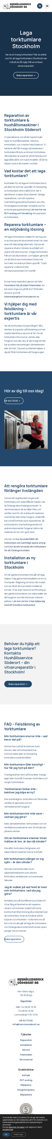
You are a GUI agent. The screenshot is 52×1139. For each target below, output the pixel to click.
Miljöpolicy (26, 1084)
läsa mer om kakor (17, 1127)
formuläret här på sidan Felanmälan (22, 285)
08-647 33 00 (26, 1020)
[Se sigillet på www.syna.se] (26, 1111)
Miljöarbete (26, 1094)
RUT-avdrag (26, 1080)
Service (26, 1049)
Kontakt (26, 1075)
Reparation (26, 1040)
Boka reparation (13, 939)
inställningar (8, 1129)
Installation (26, 1044)
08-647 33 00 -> (12, 400)
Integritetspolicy (26, 1089)
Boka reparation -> (26, 75)
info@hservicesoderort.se (26, 1024)
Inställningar (18, 1134)
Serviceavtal (26, 1059)
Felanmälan (26, 1054)
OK (6, 1134)
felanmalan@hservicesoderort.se (21, 296)
